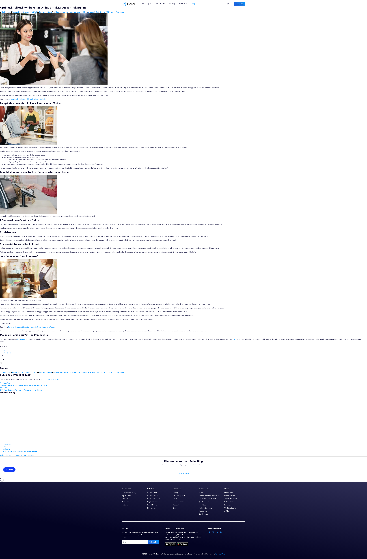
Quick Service (204, 502)
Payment (125, 499)
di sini (234, 339)
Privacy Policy (229, 496)
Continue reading (183, 473)
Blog (193, 4)
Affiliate (227, 511)
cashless (84, 12)
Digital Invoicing (153, 502)
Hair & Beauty (204, 514)
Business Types (145, 4)
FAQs (175, 499)
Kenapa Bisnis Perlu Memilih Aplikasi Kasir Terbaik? (27, 99)
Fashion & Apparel (205, 508)
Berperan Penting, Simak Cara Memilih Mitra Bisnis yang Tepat (31, 327)
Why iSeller (228, 492)
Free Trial (239, 4)
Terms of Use (220, 554)
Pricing (172, 4)
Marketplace (152, 508)
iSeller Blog (4, 455)
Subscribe (9, 469)
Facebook (7, 447)
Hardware (125, 502)
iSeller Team (6, 12)
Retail (201, 492)
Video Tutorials (178, 502)
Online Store (152, 492)
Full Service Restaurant (207, 499)
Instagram (7, 444)
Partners (227, 505)
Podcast (176, 505)
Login (227, 4)
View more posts (52, 379)
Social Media (152, 505)
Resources (183, 4)
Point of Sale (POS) (129, 492)
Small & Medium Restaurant (209, 496)
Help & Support (179, 496)
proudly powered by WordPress (21, 455)
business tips (75, 12)
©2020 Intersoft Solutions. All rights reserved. (21, 451)
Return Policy (229, 502)
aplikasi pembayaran (61, 12)
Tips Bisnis (120, 12)
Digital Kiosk (126, 496)
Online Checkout (153, 499)
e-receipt (91, 12)
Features (125, 505)
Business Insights (45, 12)
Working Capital (230, 508)
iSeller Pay (21, 339)
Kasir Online (100, 12)
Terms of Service (230, 499)
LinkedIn (6, 449)
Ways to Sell (160, 4)
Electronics (203, 511)
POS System (110, 12)
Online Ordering (153, 496)
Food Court (203, 505)
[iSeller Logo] (128, 4)
